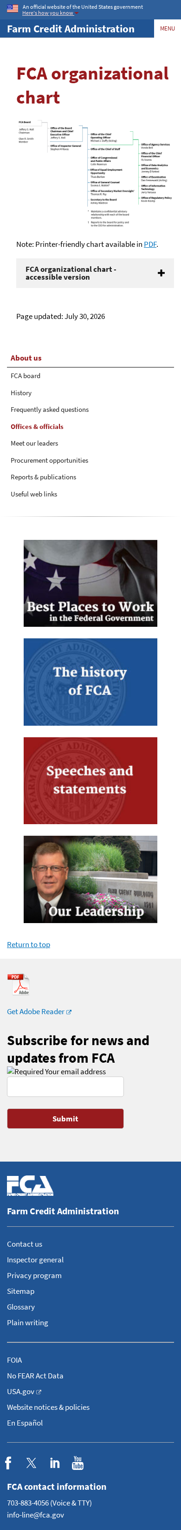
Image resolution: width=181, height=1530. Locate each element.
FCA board (25, 375)
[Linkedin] (54, 1462)
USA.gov (20, 1391)
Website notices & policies (48, 1407)
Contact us (24, 1244)
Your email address (75, 1071)
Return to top (28, 944)
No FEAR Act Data (35, 1376)
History (21, 392)
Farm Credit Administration (71, 28)
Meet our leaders (34, 443)
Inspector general (35, 1260)
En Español (25, 1423)
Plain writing (27, 1322)
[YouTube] (77, 1462)
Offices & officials (37, 426)
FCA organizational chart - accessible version (71, 273)
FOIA (14, 1360)
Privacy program (34, 1275)
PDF (150, 244)
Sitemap (20, 1291)
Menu (167, 28)
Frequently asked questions (50, 409)
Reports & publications (43, 476)
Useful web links (34, 494)
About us (26, 358)
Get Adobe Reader (36, 1011)
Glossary (21, 1307)
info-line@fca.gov (35, 1515)
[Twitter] (31, 1462)
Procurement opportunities (49, 460)
